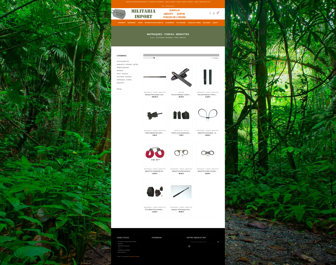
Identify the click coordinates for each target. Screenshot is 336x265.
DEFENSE (120, 70)
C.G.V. (119, 248)
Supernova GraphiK (134, 256)
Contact (120, 244)
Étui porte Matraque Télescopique (208, 94)
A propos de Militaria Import (127, 241)
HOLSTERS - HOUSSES (124, 76)
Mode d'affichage (147, 58)
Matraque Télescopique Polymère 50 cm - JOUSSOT (182, 209)
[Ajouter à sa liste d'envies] (149, 77)
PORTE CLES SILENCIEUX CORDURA (182, 133)
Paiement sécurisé (124, 250)
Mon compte (122, 252)
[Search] (210, 13)
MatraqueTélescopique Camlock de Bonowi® (155, 94)
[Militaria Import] (153, 14)
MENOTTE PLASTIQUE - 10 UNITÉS (208, 133)
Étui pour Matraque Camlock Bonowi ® (182, 94)
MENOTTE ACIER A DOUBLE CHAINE (208, 171)
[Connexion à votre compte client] (214, 13)
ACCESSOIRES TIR (123, 61)
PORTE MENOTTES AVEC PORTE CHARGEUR (155, 133)
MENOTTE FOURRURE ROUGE (155, 171)
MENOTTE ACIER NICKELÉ (181, 171)
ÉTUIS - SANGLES (122, 73)
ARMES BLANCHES (123, 67)
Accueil (152, 37)
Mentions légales (124, 246)
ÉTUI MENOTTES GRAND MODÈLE (155, 209)
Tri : (211, 58)
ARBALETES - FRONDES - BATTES (127, 64)
